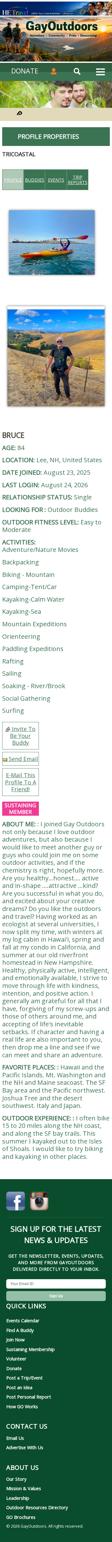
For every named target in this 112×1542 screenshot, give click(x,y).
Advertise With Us (24, 1447)
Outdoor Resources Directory (37, 1507)
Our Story (16, 1479)
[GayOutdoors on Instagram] (39, 1202)
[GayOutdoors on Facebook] (15, 1202)
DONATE (24, 70)
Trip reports (77, 179)
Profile (13, 180)
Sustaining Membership (30, 1349)
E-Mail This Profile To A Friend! (20, 782)
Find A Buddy (20, 1330)
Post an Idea (19, 1387)
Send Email (22, 759)
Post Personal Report (28, 1397)
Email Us (15, 1438)
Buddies (34, 180)
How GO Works (22, 1406)
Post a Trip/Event (24, 1377)
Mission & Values (23, 1488)
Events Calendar (23, 1320)
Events (56, 180)
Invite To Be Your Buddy (22, 735)
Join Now (15, 1339)
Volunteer (16, 1358)
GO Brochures (20, 1517)
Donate (14, 1368)
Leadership (17, 1498)
